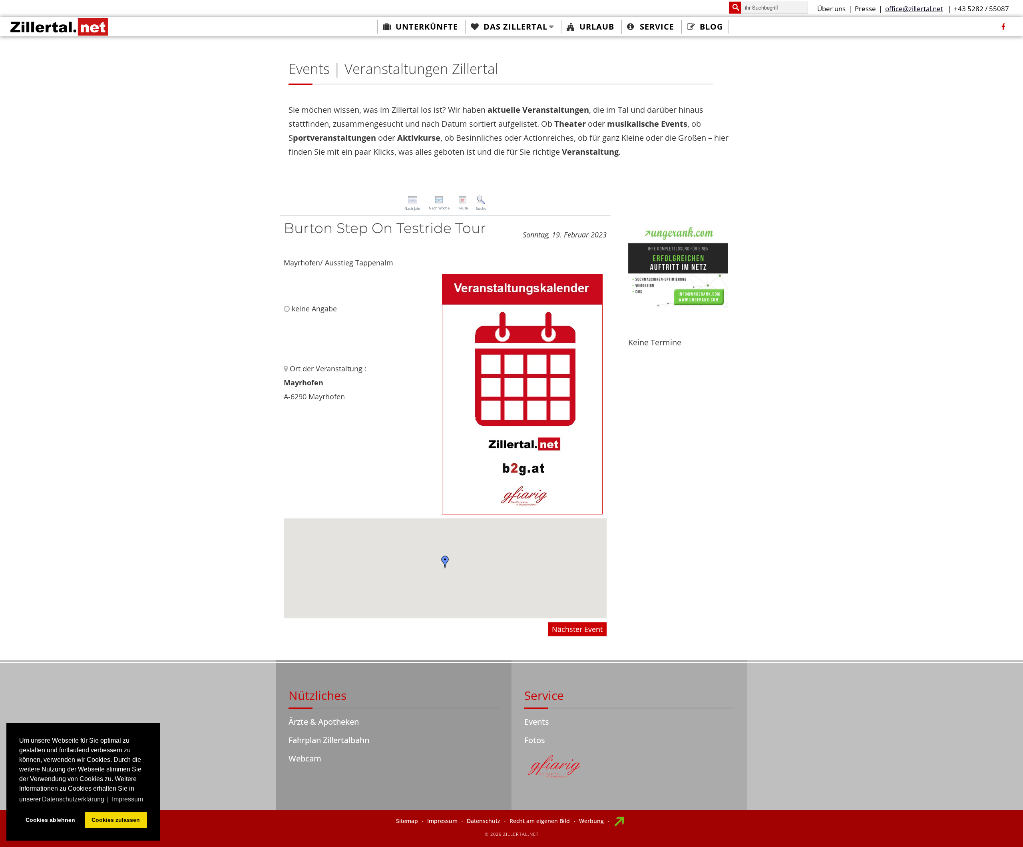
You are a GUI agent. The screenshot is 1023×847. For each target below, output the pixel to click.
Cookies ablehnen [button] (50, 820)
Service (657, 26)
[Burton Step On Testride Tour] (522, 393)
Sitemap (407, 821)
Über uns (831, 8)
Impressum (442, 821)
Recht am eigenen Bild (540, 821)
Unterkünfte (427, 26)
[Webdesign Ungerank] (678, 264)
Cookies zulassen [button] (116, 820)
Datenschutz (483, 821)
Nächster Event (577, 629)
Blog (711, 26)
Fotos (534, 740)
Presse (865, 8)
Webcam (305, 758)
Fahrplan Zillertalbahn (329, 740)
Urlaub (596, 26)
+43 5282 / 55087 (981, 8)
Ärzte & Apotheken (324, 721)
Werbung (591, 821)
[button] (445, 562)
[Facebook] (1003, 27)
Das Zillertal (515, 26)
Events (536, 721)
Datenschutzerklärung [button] (73, 799)
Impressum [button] (127, 799)
